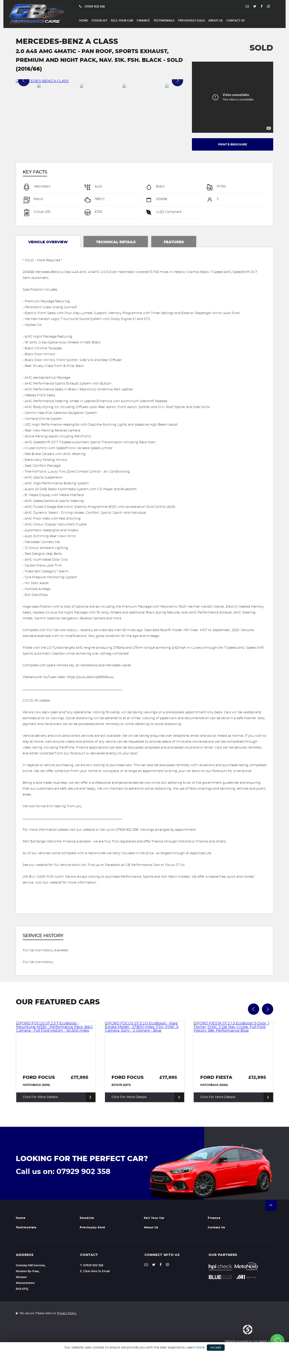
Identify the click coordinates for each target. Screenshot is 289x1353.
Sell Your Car (122, 20)
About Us (215, 20)
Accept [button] (215, 1347)
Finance (143, 20)
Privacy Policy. (67, 1313)
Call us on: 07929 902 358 (63, 1171)
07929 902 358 (94, 6)
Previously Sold (191, 20)
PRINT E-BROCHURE (232, 144)
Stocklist (99, 20)
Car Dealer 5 (261, 1341)
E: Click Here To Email (95, 1271)
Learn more (195, 1347)
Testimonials (164, 20)
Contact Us (235, 20)
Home (83, 20)
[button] (271, 1205)
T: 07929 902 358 (91, 1265)
